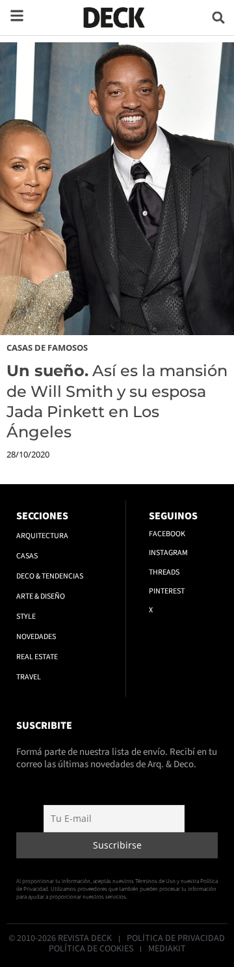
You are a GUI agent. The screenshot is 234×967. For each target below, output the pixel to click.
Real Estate (37, 656)
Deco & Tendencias (49, 576)
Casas (27, 556)
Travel (28, 677)
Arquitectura (42, 535)
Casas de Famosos (47, 347)
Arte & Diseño (40, 596)
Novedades (36, 636)
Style (26, 616)
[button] (218, 17)
